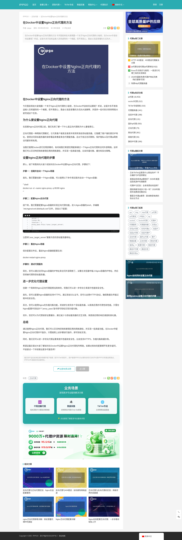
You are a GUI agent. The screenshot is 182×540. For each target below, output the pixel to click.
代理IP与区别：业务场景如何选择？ (144, 185)
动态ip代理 (134, 233)
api (131, 212)
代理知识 (104, 5)
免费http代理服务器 (139, 83)
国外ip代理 (132, 124)
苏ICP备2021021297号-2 (48, 536)
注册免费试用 (65, 369)
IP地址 (142, 216)
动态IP (155, 229)
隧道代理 (151, 245)
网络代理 (132, 137)
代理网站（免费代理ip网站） (140, 56)
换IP (153, 237)
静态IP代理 (132, 141)
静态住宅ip (134, 253)
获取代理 (56, 5)
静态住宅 (145, 249)
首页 (34, 5)
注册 (161, 4)
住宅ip (154, 225)
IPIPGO (23, 4)
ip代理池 (133, 216)
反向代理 (132, 119)
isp (149, 216)
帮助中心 (92, 5)
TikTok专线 (68, 5)
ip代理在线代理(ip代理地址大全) (144, 67)
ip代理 (130, 97)
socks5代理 (133, 101)
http (136, 212)
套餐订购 (43, 5)
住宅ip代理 (134, 229)
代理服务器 (132, 110)
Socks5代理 (143, 220)
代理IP (153, 220)
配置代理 (141, 245)
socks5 (132, 220)
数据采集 (80, 5)
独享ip (132, 245)
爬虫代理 (132, 132)
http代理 (145, 212)
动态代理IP (145, 233)
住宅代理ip (145, 229)
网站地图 (62, 536)
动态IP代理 (132, 115)
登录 (155, 4)
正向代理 (34, 16)
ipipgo (29, 28)
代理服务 (133, 225)
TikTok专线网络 (134, 106)
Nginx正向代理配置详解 (65, 519)
